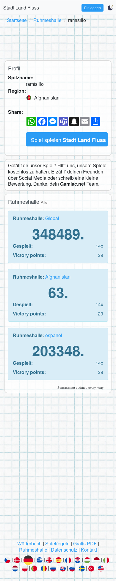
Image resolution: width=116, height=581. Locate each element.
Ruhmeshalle (47, 20)
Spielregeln (57, 543)
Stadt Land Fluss (21, 7)
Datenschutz (64, 549)
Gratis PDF (85, 543)
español (53, 335)
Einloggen (92, 7)
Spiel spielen (68, 140)
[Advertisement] (58, 41)
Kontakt (89, 549)
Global (52, 218)
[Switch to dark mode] (110, 7)
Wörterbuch (29, 543)
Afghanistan (57, 276)
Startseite (17, 20)
